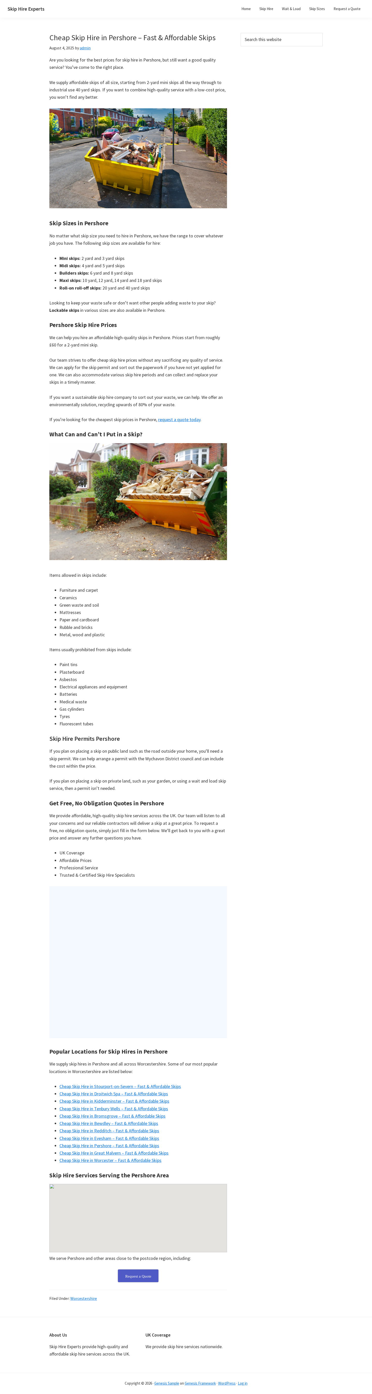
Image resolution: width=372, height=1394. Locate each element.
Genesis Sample (166, 1383)
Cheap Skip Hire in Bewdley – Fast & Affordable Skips (108, 1123)
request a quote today (179, 419)
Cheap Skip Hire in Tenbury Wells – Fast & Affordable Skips (113, 1109)
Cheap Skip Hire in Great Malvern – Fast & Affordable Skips (114, 1153)
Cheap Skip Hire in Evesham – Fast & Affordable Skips (109, 1138)
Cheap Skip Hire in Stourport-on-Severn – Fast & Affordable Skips (120, 1086)
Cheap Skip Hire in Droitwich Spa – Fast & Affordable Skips (113, 1094)
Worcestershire (83, 1298)
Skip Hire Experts (26, 9)
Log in (242, 1383)
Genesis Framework (200, 1383)
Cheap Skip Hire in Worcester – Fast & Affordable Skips (110, 1160)
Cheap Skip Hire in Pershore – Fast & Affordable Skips (109, 1146)
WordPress (227, 1383)
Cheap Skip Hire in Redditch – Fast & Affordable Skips (109, 1131)
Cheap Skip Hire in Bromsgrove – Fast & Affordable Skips (112, 1116)
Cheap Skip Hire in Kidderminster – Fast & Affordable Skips (114, 1101)
